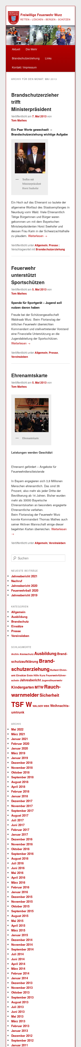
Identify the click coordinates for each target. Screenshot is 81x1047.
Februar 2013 (20, 1026)
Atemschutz (27, 654)
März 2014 (18, 968)
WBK (47, 706)
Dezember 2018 (21, 762)
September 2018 (22, 777)
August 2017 (19, 815)
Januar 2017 (19, 834)
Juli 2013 (17, 1007)
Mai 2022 (17, 729)
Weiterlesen (37, 236)
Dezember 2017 (21, 801)
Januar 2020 (19, 748)
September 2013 (22, 997)
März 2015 (18, 930)
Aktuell (16, 49)
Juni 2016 (18, 868)
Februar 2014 (20, 973)
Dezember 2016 (21, 839)
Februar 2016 (20, 887)
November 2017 (22, 806)
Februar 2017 (20, 829)
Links (48, 58)
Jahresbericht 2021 (24, 576)
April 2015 (18, 925)
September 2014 (22, 949)
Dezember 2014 (21, 940)
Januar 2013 (19, 1030)
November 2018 (22, 767)
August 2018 (19, 782)
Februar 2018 (20, 791)
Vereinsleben (19, 357)
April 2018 (18, 786)
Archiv (15, 654)
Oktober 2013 (20, 992)
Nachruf (16, 581)
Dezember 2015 (21, 897)
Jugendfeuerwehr (52, 680)
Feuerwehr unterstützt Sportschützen (28, 274)
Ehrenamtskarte (29, 375)
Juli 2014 (17, 954)
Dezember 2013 (21, 983)
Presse (53, 245)
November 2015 (22, 901)
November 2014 (22, 944)
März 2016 (18, 882)
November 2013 (22, 987)
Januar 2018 (19, 796)
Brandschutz (20, 621)
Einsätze (17, 626)
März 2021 (18, 734)
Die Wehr (31, 49)
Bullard (54, 670)
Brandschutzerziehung (26, 58)
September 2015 (22, 911)
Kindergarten (22, 687)
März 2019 (18, 753)
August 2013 (19, 1002)
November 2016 (22, 844)
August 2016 (19, 858)
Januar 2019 (19, 758)
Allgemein (41, 245)
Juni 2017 (18, 825)
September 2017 (22, 810)
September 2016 (22, 853)
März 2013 (18, 1021)
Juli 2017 (17, 820)
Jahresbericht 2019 (24, 595)
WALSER (38, 706)
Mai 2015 (17, 921)
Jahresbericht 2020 (24, 585)
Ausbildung (19, 616)
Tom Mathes (19, 120)
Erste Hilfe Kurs (36, 675)
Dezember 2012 (21, 1035)
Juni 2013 (18, 1011)
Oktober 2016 (20, 849)
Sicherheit (49, 695)
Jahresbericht (30, 680)
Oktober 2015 (20, 906)
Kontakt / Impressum (24, 67)
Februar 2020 (20, 743)
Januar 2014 (19, 978)
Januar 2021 (19, 739)
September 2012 (22, 1040)
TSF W (21, 704)
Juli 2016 (17, 863)
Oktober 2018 (20, 772)
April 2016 (18, 877)
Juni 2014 (18, 959)
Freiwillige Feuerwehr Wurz (41, 14)
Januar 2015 (19, 935)
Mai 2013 (17, 1016)
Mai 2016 (17, 872)
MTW (39, 687)
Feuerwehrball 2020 (24, 590)
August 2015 (19, 916)
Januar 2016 (19, 892)
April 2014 (18, 964)
